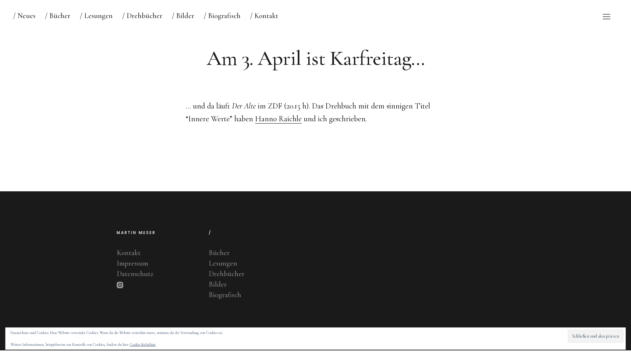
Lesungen (223, 263)
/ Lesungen (96, 16)
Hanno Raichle (278, 119)
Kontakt (129, 252)
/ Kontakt (264, 16)
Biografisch (225, 295)
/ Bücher (57, 16)
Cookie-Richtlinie (143, 344)
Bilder (218, 284)
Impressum (132, 263)
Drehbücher (227, 274)
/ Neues (24, 16)
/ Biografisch (222, 16)
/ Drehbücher (142, 16)
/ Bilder (183, 16)
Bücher (219, 252)
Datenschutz (135, 274)
